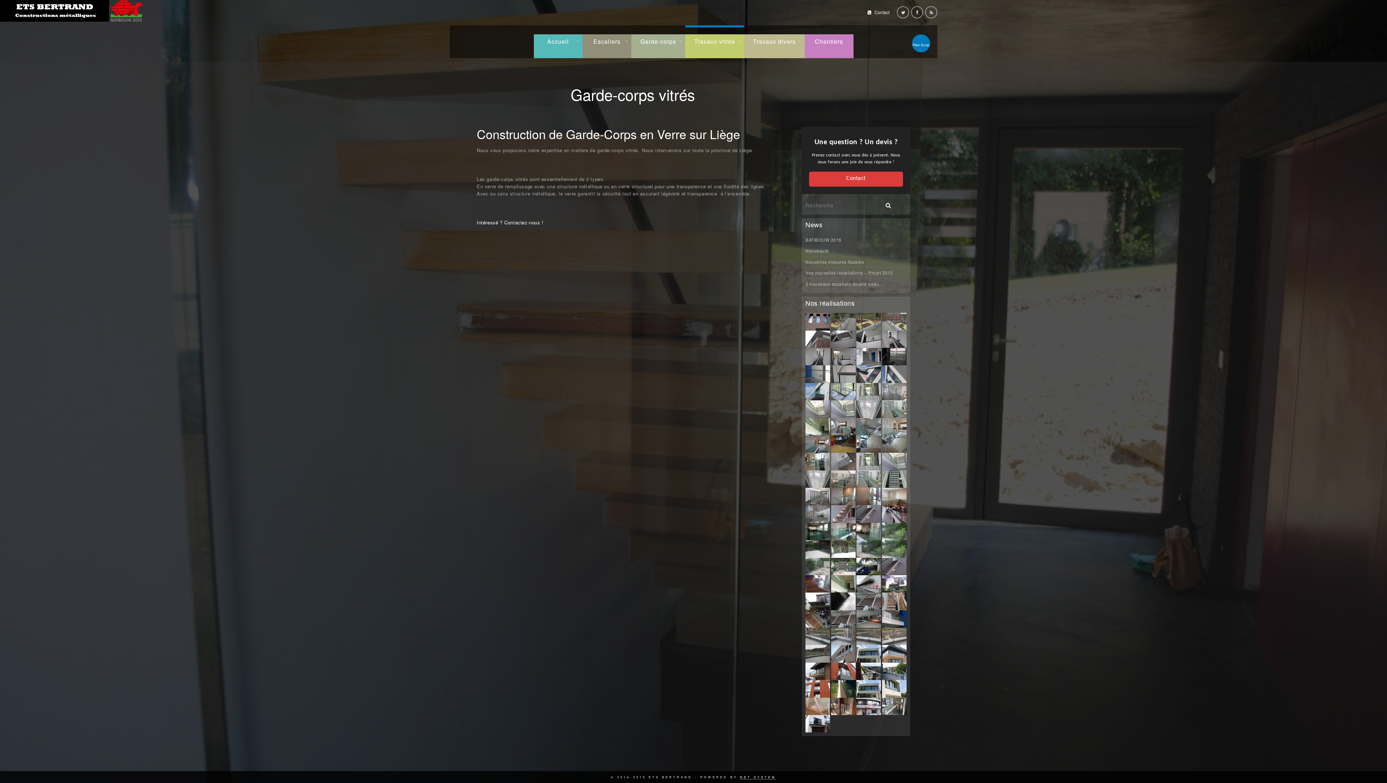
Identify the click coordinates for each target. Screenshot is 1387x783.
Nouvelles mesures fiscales (834, 262)
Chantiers (829, 41)
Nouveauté (817, 251)
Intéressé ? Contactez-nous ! (510, 222)
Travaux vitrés (714, 41)
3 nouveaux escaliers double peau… (844, 284)
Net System (758, 777)
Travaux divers (774, 41)
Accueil (558, 41)
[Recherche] (885, 203)
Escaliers (607, 41)
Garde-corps (658, 41)
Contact (882, 12)
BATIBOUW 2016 (823, 240)
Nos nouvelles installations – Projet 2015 (849, 273)
